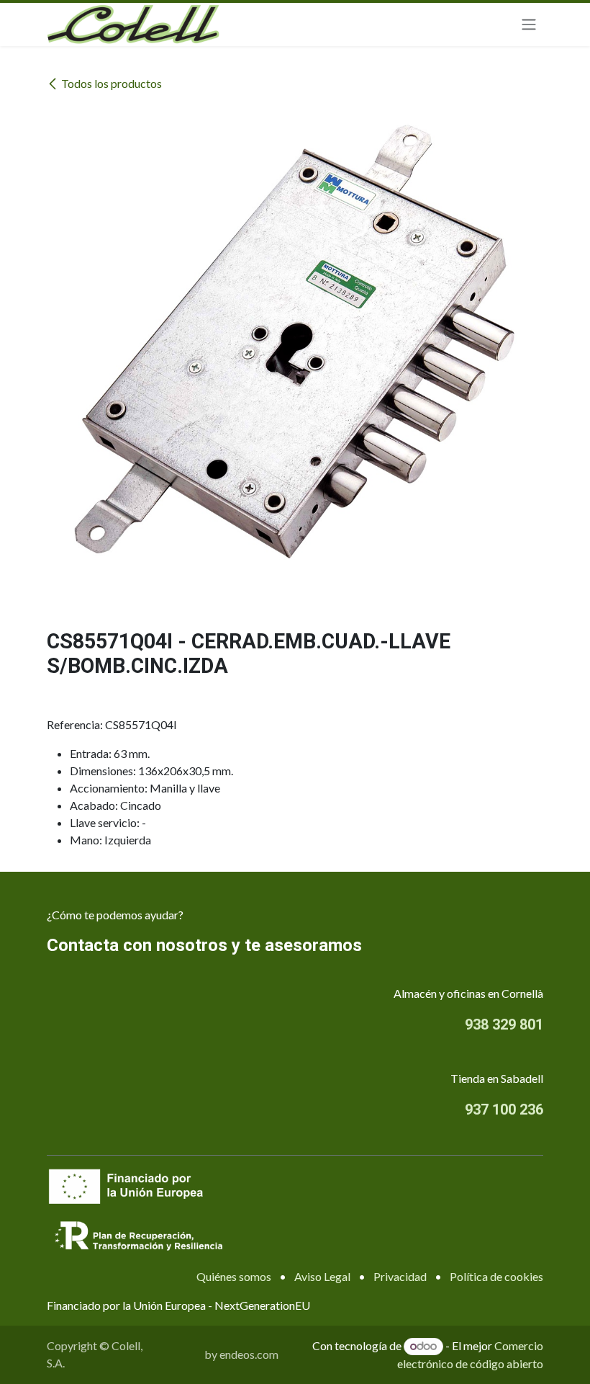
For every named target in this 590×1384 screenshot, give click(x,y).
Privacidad (400, 1276)
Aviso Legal (322, 1276)
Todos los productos (111, 83)
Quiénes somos (233, 1276)
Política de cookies (496, 1276)
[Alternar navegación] (528, 25)
